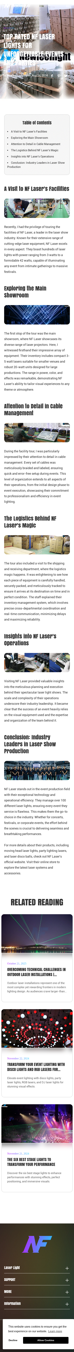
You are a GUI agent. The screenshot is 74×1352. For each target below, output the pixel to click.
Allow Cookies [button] (45, 1340)
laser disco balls (21, 856)
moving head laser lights (21, 851)
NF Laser (52, 243)
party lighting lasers (52, 851)
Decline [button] (13, 1340)
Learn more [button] (55, 1331)
